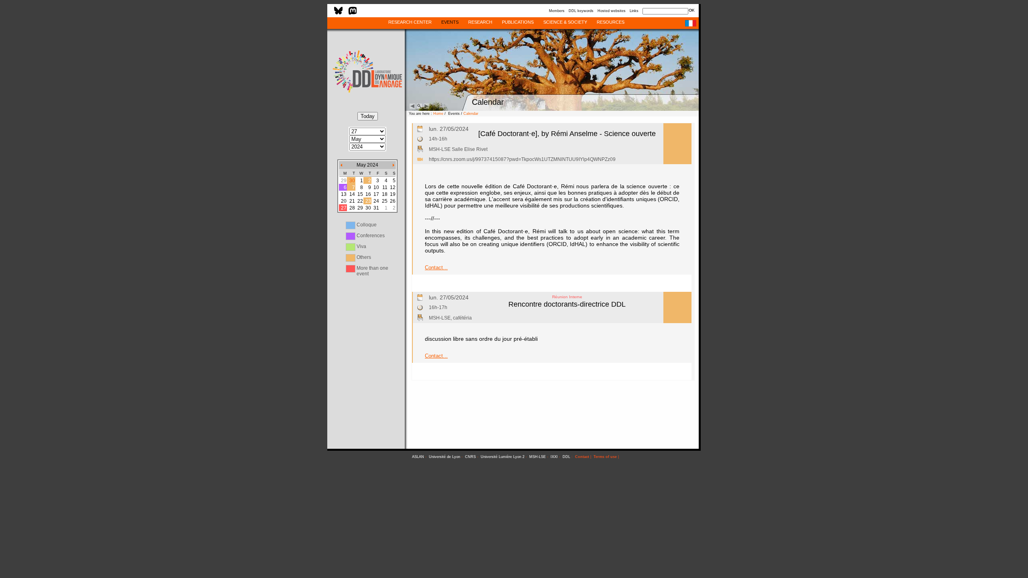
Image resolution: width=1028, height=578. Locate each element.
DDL (566, 457)
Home (438, 114)
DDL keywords (581, 11)
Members (557, 11)
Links (634, 11)
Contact (582, 457)
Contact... (436, 268)
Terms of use (605, 457)
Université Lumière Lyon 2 (502, 457)
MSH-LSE (537, 457)
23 (368, 201)
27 (344, 208)
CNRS (470, 457)
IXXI (554, 457)
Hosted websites (612, 11)
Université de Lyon (444, 457)
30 (352, 180)
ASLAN (418, 457)
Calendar (470, 114)
